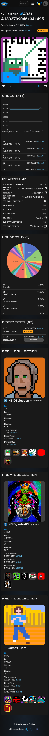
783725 (39, 218)
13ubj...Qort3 (37, 193)
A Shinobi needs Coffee (24, 724)
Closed (34, 340)
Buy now (42, 30)
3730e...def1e (36, 226)
